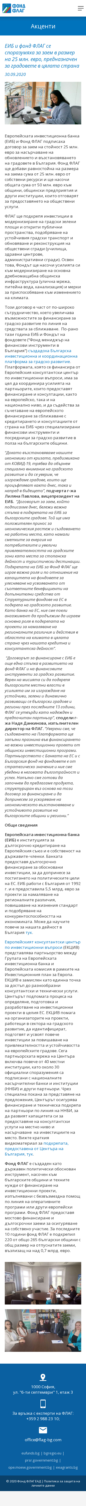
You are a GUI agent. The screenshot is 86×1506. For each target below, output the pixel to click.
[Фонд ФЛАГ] (13, 8)
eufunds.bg (31, 1453)
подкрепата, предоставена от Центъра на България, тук (37, 1148)
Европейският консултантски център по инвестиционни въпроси (43, 944)
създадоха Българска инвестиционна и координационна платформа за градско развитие (41, 356)
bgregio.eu (52, 1453)
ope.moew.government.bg (30, 1467)
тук (29, 932)
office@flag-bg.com (43, 1439)
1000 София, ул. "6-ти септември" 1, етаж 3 (43, 1389)
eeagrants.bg (67, 1467)
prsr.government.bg (41, 1460)
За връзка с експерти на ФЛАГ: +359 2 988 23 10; (43, 1415)
